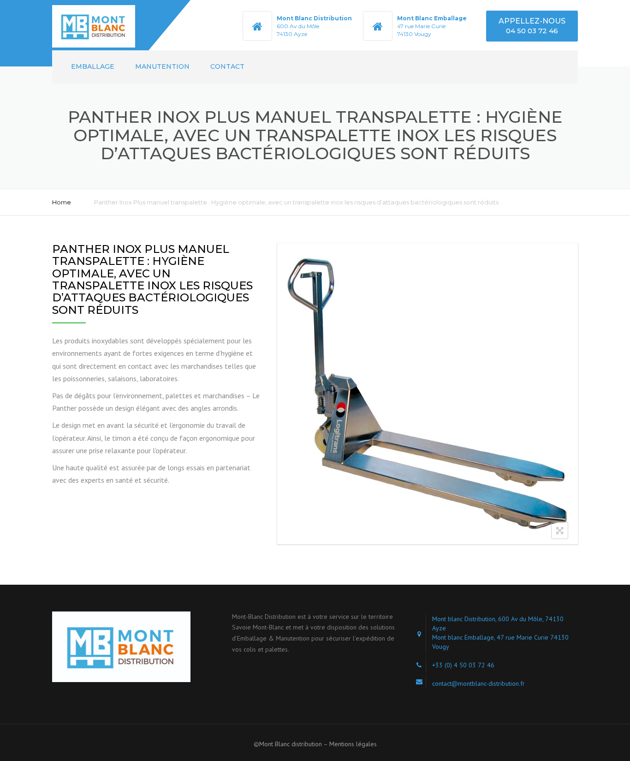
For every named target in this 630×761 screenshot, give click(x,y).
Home (61, 202)
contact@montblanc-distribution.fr (478, 683)
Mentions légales (353, 744)
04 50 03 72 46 (532, 30)
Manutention (162, 66)
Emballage (92, 66)
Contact (227, 66)
